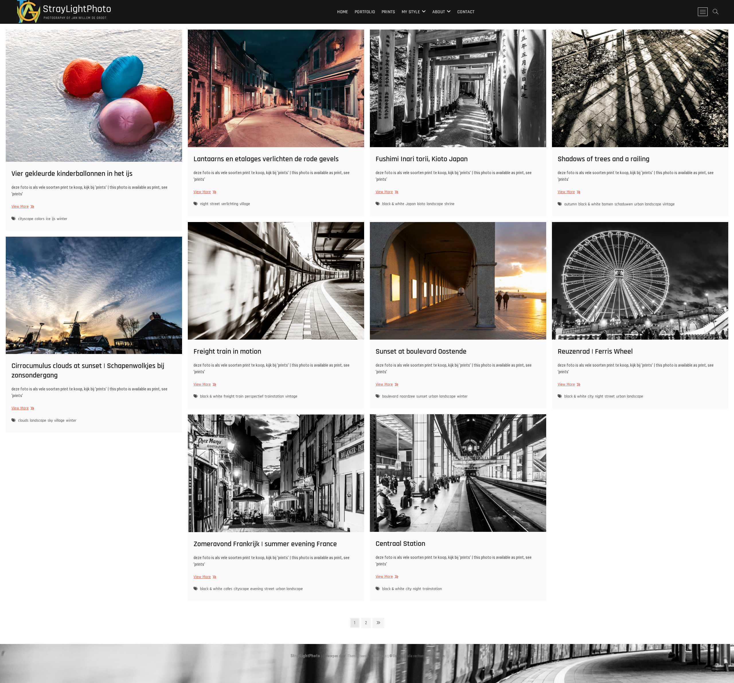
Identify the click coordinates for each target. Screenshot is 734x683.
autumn (570, 204)
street (215, 204)
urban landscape (647, 204)
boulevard (390, 396)
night (204, 204)
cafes (228, 588)
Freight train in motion (227, 351)
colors (39, 218)
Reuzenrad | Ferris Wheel (595, 351)
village (245, 204)
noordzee (407, 396)
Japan (411, 204)
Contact (466, 12)
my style (411, 12)
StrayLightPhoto (75, 9)
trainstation (274, 396)
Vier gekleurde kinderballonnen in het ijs (71, 173)
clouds (23, 420)
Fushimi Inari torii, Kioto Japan (422, 159)
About (438, 12)
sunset (421, 396)
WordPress (379, 656)
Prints (388, 12)
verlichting (229, 204)
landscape (435, 204)
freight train (233, 396)
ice (48, 218)
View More (22, 207)
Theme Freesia (358, 656)
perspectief (254, 396)
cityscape (25, 218)
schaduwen (623, 204)
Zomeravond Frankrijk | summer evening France (265, 544)
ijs (53, 218)
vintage (669, 204)
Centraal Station (400, 543)
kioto (421, 204)
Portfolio (365, 12)
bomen (607, 204)
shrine (449, 204)
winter (62, 218)
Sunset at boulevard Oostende (421, 351)
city (591, 396)
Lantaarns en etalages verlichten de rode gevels (266, 159)
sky (50, 420)
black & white (393, 204)
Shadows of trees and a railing (603, 159)
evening (256, 588)
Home (342, 12)
